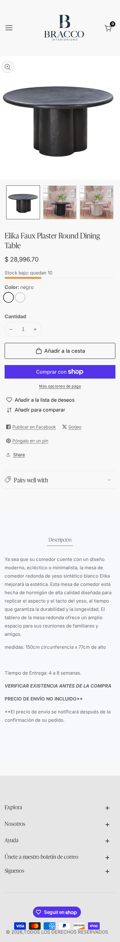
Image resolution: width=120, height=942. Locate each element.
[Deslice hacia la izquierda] (9, 202)
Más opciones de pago (60, 386)
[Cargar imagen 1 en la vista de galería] (23, 202)
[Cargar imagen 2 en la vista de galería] (60, 202)
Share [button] (19, 454)
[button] (60, 479)
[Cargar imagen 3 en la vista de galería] (97, 202)
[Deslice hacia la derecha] (110, 202)
